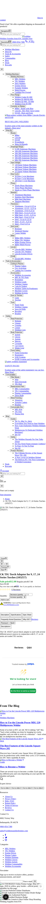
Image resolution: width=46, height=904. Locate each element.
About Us (9, 797)
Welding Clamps (21, 284)
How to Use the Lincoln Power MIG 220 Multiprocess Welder (20, 723)
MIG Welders (20, 79)
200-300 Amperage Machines (26, 153)
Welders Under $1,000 (23, 97)
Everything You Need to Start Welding (30, 423)
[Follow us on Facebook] (5, 835)
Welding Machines (12, 49)
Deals (7, 63)
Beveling (18, 311)
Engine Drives (20, 86)
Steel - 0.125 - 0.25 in (23, 222)
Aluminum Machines (23, 195)
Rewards (8, 65)
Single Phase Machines (24, 186)
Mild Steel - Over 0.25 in (24, 217)
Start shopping (5, 495)
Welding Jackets (11, 862)
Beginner (18, 229)
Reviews (34, 619)
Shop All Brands (21, 144)
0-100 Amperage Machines (25, 149)
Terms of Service (11, 805)
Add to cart (5, 600)
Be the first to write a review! (23, 691)
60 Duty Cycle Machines (24, 179)
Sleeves (18, 341)
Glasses (18, 323)
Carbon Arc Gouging (23, 270)
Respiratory (19, 355)
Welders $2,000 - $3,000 (24, 101)
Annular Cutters (21, 402)
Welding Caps (20, 330)
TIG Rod (18, 384)
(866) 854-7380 (6, 827)
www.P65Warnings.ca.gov (11, 605)
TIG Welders (20, 81)
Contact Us (9, 810)
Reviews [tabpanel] (18, 647)
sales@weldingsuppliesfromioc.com (14, 831)
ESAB (17, 140)
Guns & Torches (16, 295)
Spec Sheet (27, 615)
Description (5, 615)
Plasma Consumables (23, 393)
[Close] (2, 69)
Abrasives (18, 400)
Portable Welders (21, 88)
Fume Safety (15, 350)
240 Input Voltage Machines (26, 167)
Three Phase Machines (23, 188)
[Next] (7, 564)
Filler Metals (15, 377)
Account (5, 471)
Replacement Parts (17, 386)
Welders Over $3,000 (23, 104)
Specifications (16, 615)
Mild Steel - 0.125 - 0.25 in (25, 215)
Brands (13, 133)
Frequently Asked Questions (11, 619)
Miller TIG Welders (22, 240)
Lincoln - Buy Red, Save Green (27, 111)
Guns (17, 298)
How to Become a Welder (12, 766)
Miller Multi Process (22, 245)
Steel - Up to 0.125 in (23, 219)
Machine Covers (21, 291)
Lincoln (18, 138)
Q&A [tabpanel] (29, 647)
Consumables (10, 58)
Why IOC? (26, 619)
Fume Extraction (21, 353)
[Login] (29, 42)
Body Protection (16, 332)
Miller (17, 135)
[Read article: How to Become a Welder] (12, 760)
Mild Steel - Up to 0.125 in (25, 213)
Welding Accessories (23, 275)
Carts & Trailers (21, 286)
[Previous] (2, 564)
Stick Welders (20, 83)
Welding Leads (20, 282)
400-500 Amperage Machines (26, 156)
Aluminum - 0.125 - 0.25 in (25, 208)
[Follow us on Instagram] (6, 840)
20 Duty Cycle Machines (24, 176)
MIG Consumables (22, 389)
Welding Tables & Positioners (26, 288)
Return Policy (10, 803)
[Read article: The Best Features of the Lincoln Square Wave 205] (21, 739)
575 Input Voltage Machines (26, 171)
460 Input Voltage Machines (26, 169)
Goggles (18, 325)
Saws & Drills (20, 309)
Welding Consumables (13, 864)
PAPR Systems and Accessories (27, 359)
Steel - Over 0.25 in (22, 224)
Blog (7, 60)
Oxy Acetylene (20, 268)
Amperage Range (17, 147)
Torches (18, 300)
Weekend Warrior (21, 231)
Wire (16, 380)
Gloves (17, 337)
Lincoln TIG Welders (23, 252)
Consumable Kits (17, 407)
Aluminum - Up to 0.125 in (25, 206)
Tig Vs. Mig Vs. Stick (23, 421)
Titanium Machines (22, 201)
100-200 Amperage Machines (26, 151)
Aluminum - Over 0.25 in (24, 211)
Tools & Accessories (13, 54)
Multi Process (20, 90)
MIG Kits (18, 409)
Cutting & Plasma (17, 264)
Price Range (15, 95)
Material (13, 192)
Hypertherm (19, 142)
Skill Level (14, 226)
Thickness (14, 204)
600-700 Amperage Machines (26, 160)
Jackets (17, 335)
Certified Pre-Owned (23, 92)
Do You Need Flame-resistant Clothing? (30, 444)
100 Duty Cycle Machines (25, 181)
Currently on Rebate (18, 106)
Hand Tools (19, 305)
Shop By (8, 52)
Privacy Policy (10, 799)
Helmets (18, 321)
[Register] (35, 881)
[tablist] (23, 647)
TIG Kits (18, 412)
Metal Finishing (16, 398)
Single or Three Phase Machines (27, 190)
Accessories (15, 273)
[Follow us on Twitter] (6, 838)
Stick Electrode (20, 382)
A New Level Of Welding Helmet (28, 457)
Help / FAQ (9, 801)
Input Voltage (15, 162)
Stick (2, 741)
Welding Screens (21, 293)
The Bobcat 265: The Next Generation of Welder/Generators (30, 461)
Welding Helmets (11, 857)
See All (17, 434)
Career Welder (20, 233)
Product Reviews (17, 451)
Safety (7, 56)
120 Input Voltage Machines (26, 165)
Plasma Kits (19, 414)
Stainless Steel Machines (24, 197)
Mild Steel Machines (23, 199)
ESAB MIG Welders (23, 259)
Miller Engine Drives (23, 242)
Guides (13, 419)
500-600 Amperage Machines (26, 158)
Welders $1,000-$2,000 (24, 99)
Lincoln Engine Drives (23, 254)
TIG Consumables (22, 391)
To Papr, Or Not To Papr (24, 446)
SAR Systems (20, 357)
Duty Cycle (15, 174)
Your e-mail (27, 881)
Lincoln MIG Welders (23, 249)
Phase (13, 183)
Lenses (17, 328)
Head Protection (16, 319)
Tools (13, 302)
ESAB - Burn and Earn (24, 113)
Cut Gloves (19, 346)
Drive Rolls (19, 395)
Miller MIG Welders (22, 238)
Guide (2, 762)
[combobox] (13, 34)
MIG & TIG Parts (22, 277)
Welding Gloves (11, 860)
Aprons (17, 339)
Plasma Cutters (20, 266)
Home (7, 499)
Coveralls (18, 343)
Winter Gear (19, 348)
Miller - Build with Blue (24, 109)
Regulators (19, 280)
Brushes (18, 314)
